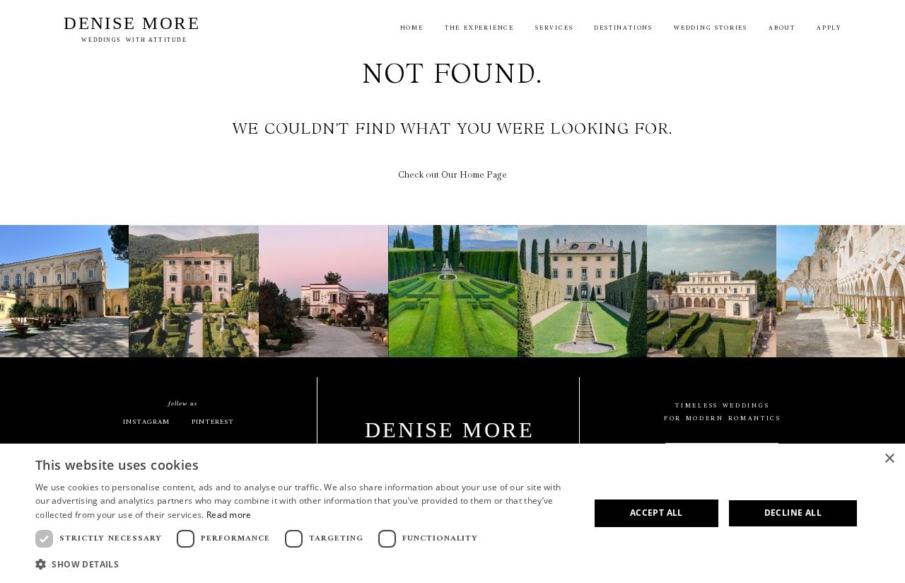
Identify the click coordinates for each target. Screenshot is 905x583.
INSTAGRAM (146, 422)
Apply (829, 29)
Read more (229, 515)
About (782, 29)
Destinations (623, 29)
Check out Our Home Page (452, 174)
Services (554, 29)
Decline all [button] (793, 513)
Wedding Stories (710, 29)
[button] (304, 563)
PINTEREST (213, 422)
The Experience (479, 29)
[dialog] (452, 513)
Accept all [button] (656, 513)
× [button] (889, 459)
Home (412, 29)
